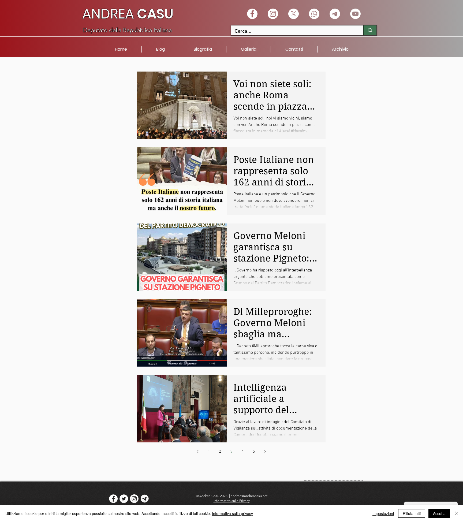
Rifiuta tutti (412, 513)
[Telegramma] (335, 14)
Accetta (439, 513)
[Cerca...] (369, 30)
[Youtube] (355, 14)
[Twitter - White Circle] (124, 498)
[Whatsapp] (314, 14)
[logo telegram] (144, 498)
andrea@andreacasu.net (249, 496)
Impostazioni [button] (383, 513)
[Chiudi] (456, 513)
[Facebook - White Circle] (252, 14)
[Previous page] (198, 451)
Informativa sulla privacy (232, 513)
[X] (293, 14)
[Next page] (265, 451)
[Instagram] (273, 14)
